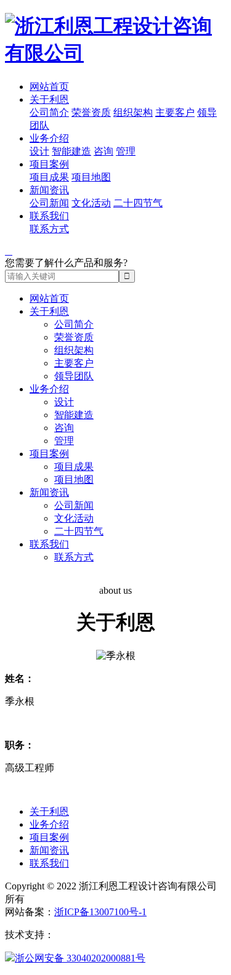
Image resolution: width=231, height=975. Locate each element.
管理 (126, 151)
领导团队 (74, 376)
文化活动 (91, 203)
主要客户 (175, 112)
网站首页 (49, 86)
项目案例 (49, 164)
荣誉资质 (91, 112)
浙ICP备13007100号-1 (100, 912)
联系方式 (49, 229)
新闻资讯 (49, 190)
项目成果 (49, 177)
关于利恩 (49, 99)
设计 (39, 151)
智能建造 (71, 151)
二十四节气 (138, 203)
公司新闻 (49, 203)
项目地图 (91, 177)
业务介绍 (49, 138)
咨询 (103, 151)
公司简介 (49, 112)
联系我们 (49, 216)
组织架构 (133, 112)
